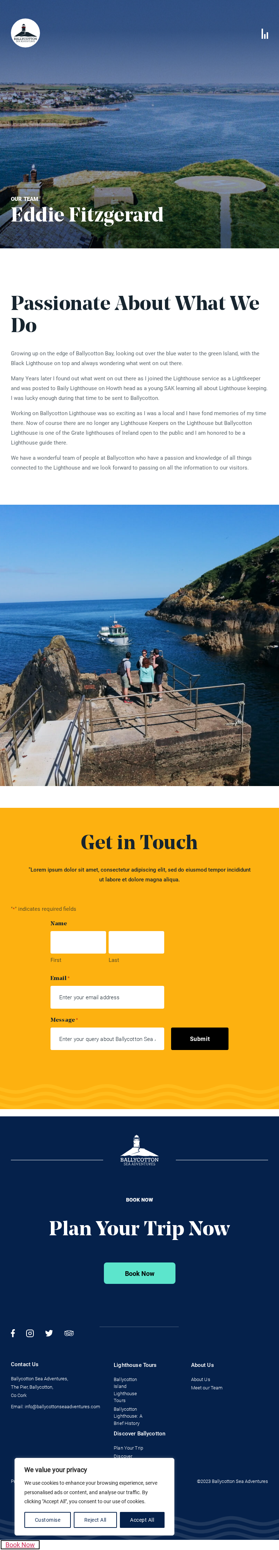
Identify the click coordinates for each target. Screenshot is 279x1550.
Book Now (139, 1273)
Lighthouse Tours (135, 1365)
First (55, 960)
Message (64, 1020)
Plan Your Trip (128, 1448)
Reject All (95, 1520)
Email (60, 978)
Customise (47, 1520)
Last (114, 960)
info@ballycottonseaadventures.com (62, 1406)
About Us (202, 1365)
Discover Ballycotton (139, 1433)
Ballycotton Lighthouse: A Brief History (128, 1416)
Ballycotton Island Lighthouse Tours (125, 1390)
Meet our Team (207, 1387)
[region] (94, 1496)
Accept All (142, 1520)
